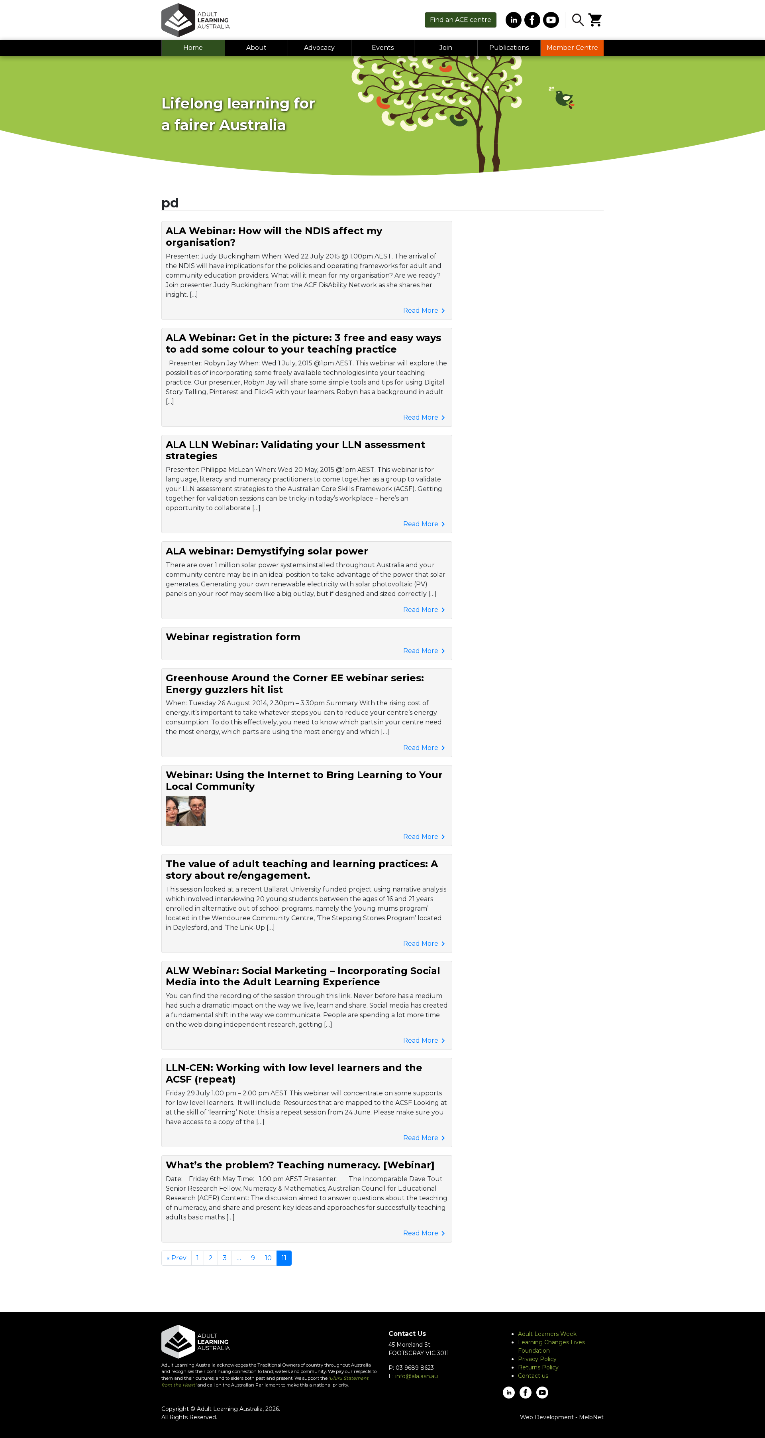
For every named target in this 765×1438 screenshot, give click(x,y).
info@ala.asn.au (416, 1376)
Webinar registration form (233, 637)
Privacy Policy (537, 1359)
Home (193, 47)
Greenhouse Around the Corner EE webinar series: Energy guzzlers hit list (295, 683)
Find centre (460, 20)
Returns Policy (538, 1367)
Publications (509, 47)
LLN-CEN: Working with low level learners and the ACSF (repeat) (294, 1073)
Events (383, 47)
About (256, 47)
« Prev (176, 1258)
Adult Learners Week (547, 1333)
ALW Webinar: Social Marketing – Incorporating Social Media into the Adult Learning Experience (303, 976)
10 (268, 1258)
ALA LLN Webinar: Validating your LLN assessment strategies (295, 450)
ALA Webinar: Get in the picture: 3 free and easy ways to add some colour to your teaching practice (303, 343)
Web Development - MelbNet (562, 1417)
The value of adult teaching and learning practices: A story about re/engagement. (302, 869)
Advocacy (319, 47)
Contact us (533, 1375)
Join (445, 47)
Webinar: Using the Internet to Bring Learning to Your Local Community (304, 780)
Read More (425, 311)
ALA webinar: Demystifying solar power (267, 551)
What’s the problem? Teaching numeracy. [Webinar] (300, 1165)
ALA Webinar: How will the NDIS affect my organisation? (274, 236)
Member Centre (572, 47)
